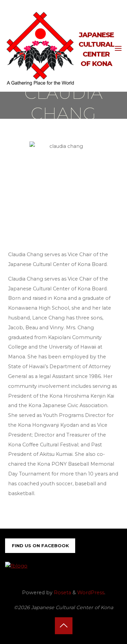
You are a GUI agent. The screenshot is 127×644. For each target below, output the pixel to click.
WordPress (90, 593)
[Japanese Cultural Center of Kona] (40, 48)
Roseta (61, 593)
